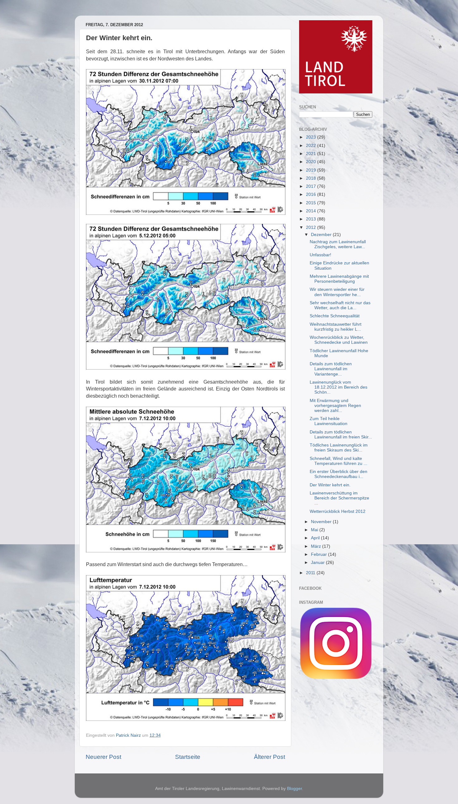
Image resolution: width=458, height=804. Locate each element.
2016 (311, 194)
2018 (311, 178)
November (322, 521)
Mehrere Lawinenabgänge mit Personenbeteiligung (339, 279)
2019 (311, 170)
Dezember (322, 234)
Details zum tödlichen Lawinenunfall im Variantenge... (331, 369)
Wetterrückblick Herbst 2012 (337, 511)
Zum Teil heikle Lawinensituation (328, 421)
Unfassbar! (320, 255)
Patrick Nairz (129, 735)
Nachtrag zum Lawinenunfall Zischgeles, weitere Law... (338, 244)
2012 (311, 227)
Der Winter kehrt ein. (330, 485)
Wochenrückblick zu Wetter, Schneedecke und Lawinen (339, 340)
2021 (311, 153)
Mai (315, 529)
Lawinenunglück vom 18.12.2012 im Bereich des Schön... (338, 387)
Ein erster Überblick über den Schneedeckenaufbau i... (338, 474)
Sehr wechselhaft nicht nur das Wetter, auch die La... (340, 305)
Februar (319, 554)
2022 (311, 145)
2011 (311, 572)
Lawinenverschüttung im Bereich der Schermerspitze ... (339, 498)
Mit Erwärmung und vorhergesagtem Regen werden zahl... (335, 405)
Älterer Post (269, 757)
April (316, 538)
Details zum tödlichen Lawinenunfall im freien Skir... (341, 434)
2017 (311, 186)
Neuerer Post (103, 757)
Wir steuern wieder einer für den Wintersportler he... (337, 292)
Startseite (187, 757)
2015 (311, 203)
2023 (311, 137)
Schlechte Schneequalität (335, 316)
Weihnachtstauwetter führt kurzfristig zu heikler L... (335, 327)
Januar (318, 562)
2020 (311, 161)
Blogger (294, 788)
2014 (311, 211)
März (316, 546)
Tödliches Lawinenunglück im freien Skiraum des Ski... (339, 447)
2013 (311, 219)
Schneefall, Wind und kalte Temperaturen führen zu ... (338, 461)
